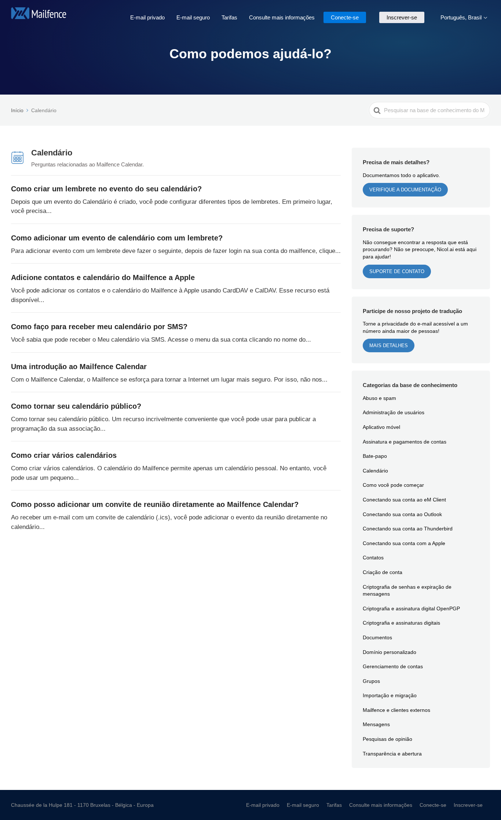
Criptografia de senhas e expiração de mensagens (407, 590)
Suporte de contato (396, 271)
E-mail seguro (193, 17)
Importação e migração (390, 695)
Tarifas (229, 17)
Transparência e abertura (392, 753)
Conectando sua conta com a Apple (404, 543)
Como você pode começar (393, 485)
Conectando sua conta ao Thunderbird (408, 528)
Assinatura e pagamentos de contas (404, 441)
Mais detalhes (388, 345)
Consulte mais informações (282, 17)
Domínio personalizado (389, 652)
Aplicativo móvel (381, 427)
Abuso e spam (379, 398)
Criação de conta (382, 572)
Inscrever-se (402, 17)
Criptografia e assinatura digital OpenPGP (411, 608)
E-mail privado (147, 17)
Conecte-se (345, 17)
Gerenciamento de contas (393, 666)
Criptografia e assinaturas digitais (401, 622)
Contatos (373, 557)
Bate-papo (375, 456)
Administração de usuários (393, 412)
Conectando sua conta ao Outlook (402, 514)
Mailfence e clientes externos (396, 710)
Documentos (377, 637)
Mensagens (376, 724)
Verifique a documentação (405, 189)
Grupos (371, 681)
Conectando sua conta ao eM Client (404, 499)
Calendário (375, 470)
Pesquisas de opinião (387, 739)
